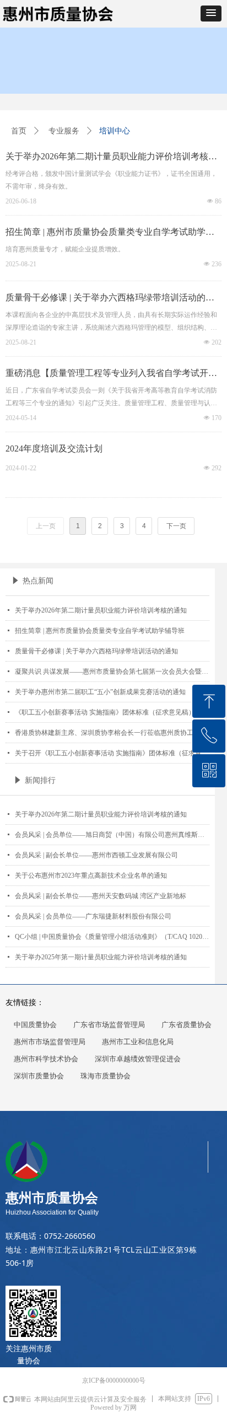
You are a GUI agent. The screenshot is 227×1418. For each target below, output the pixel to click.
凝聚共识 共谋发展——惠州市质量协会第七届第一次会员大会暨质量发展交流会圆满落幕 (112, 671)
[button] (211, 14)
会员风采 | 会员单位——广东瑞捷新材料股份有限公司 (93, 916)
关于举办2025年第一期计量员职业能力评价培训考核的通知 (101, 957)
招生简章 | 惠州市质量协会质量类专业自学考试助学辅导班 (100, 631)
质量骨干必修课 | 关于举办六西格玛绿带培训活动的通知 (96, 651)
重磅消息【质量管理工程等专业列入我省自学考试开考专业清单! (111, 375)
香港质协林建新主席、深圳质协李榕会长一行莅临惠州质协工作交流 (112, 733)
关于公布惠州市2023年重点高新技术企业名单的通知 (91, 875)
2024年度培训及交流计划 (54, 448)
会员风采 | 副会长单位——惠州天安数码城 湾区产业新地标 (100, 896)
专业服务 (63, 131)
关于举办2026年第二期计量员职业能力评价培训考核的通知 (101, 610)
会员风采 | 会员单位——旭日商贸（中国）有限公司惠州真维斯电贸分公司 (112, 835)
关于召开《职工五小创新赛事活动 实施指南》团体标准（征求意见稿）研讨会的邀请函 (112, 753)
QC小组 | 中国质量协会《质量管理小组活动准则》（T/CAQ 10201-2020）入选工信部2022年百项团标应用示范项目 (112, 937)
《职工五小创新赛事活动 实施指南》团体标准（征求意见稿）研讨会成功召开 (112, 712)
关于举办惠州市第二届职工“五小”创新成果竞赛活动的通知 (100, 692)
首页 (18, 131)
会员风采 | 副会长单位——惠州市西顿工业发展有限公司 (96, 855)
